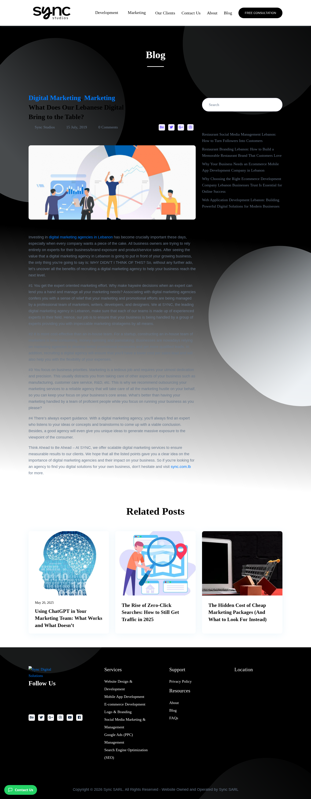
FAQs (173, 718)
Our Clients (165, 13)
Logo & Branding (118, 712)
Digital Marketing (55, 98)
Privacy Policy (180, 681)
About (212, 13)
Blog (228, 13)
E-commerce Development (124, 704)
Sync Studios (45, 127)
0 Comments (107, 127)
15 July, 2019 (76, 127)
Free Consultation (260, 13)
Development (106, 12)
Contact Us (191, 13)
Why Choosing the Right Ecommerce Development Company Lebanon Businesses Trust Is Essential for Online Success (242, 185)
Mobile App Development (124, 696)
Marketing (137, 12)
